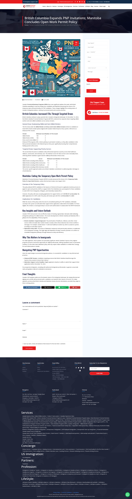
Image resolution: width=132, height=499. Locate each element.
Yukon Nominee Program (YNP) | (59, 423)
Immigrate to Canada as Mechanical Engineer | (69, 472)
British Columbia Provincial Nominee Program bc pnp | (51, 418)
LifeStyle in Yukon (35, 486)
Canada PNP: (25, 418)
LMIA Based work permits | (72, 433)
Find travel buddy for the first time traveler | (97, 449)
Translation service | (37, 449)
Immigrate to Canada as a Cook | (91, 474)
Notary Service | (26, 449)
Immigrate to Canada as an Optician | (91, 472)
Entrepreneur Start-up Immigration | (87, 429)
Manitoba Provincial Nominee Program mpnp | (78, 418)
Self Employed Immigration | (69, 429)
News (38, 369)
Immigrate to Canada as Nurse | (71, 470)
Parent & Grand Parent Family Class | (62, 425)
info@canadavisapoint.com (66, 1)
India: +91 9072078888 (93, 1)
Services (54, 6)
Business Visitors (41, 435)
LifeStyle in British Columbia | (30, 482)
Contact (96, 6)
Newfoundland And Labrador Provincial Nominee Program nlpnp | (40, 422)
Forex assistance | (71, 449)
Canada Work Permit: (27, 433)
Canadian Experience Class (67, 416)
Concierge (60, 6)
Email (24, 330)
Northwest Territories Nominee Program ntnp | (77, 420)
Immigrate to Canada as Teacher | (31, 470)
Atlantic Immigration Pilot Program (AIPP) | (94, 422)
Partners (75, 6)
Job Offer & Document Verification (31, 443)
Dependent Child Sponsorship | (80, 425)
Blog (92, 6)
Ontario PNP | (33, 418)
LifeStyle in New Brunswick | (68, 482)
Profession (81, 6)
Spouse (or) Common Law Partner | (42, 425)
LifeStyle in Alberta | (43, 482)
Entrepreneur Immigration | (54, 429)
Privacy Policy (56, 492)
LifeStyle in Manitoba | (55, 482)
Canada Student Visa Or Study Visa (31, 431)
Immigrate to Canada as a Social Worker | (52, 470)
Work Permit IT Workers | (58, 433)
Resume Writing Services (91, 451)
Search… (88, 84)
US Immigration (68, 6)
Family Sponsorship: (27, 425)
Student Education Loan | (52, 451)
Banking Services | (48, 449)
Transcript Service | (27, 451)
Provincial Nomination (102, 429)
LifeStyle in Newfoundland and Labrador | (87, 482)
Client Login (102, 6)
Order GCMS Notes (27, 441)
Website (24, 337)
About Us (24, 369)
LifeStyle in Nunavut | (54, 484)
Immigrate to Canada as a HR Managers (46, 476)
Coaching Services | (64, 451)
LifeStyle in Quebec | (95, 484)
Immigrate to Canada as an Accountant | (71, 474)
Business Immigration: (28, 429)
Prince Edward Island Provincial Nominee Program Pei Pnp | (48, 420)
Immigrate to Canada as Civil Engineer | (46, 472)
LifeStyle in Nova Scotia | (42, 484)
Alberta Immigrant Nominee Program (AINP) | (70, 422)
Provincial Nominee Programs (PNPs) (37, 104)
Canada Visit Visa (26, 437)
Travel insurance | (80, 449)
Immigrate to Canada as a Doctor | (90, 470)
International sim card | (59, 449)
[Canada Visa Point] (29, 6)
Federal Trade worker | (53, 416)
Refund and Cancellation (43, 371)
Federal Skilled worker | (41, 416)
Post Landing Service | (39, 451)
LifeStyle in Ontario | (84, 484)
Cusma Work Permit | (102, 433)
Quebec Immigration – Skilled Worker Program (80, 423)
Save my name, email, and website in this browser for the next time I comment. (44, 343)
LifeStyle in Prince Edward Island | (70, 484)
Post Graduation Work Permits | (42, 433)
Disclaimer (76, 492)
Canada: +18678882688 (104, 1)
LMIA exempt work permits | (88, 433)
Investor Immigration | (40, 429)
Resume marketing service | (77, 451)
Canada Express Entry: (28, 416)
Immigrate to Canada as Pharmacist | (50, 474)
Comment (25, 309)
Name (24, 323)
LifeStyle (87, 6)
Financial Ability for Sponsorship (38, 427)
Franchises (25, 464)
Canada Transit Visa (27, 439)
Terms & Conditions (67, 492)
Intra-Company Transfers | (29, 435)
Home (44, 6)
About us (49, 6)
